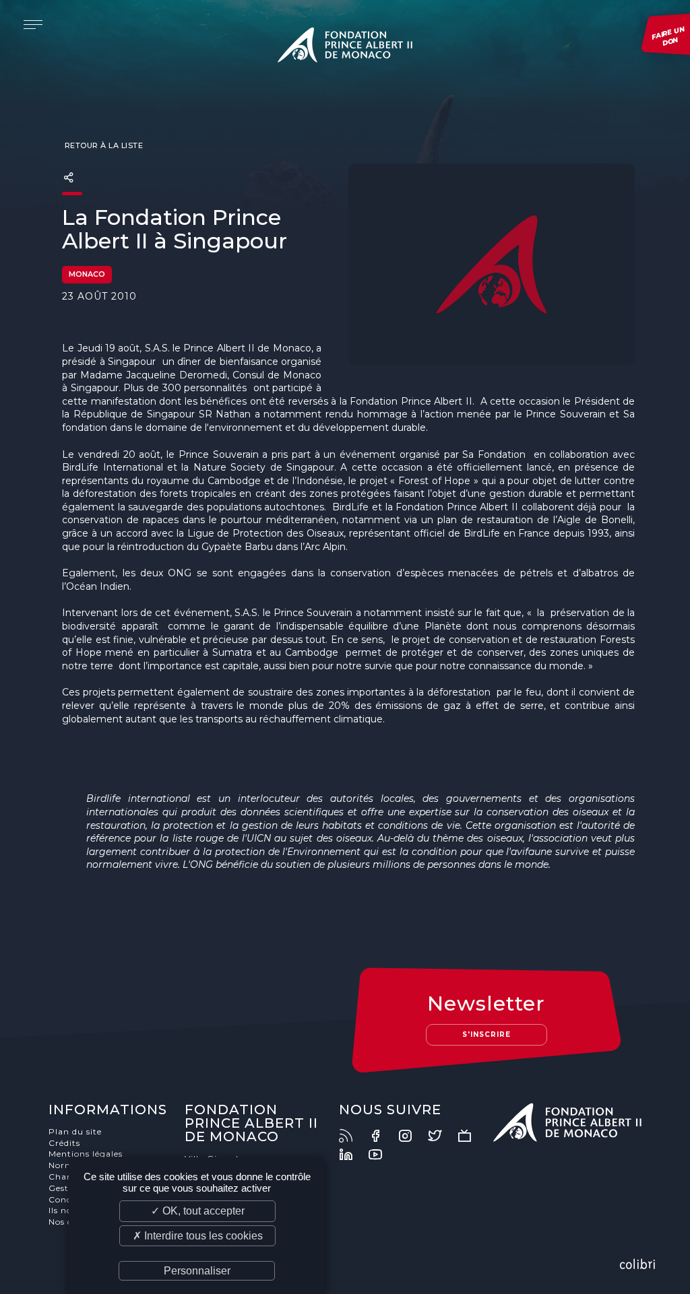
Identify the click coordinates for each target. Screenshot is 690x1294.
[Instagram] (411, 1135)
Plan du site (75, 1131)
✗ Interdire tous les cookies (198, 1235)
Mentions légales (86, 1154)
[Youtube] (382, 1154)
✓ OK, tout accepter (198, 1211)
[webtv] (471, 1135)
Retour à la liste (102, 145)
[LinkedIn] (352, 1154)
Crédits (64, 1143)
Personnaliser (197, 1270)
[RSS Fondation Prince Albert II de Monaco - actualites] (352, 1135)
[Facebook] (382, 1135)
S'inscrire (486, 1034)
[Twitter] (441, 1135)
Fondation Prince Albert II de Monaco (345, 47)
